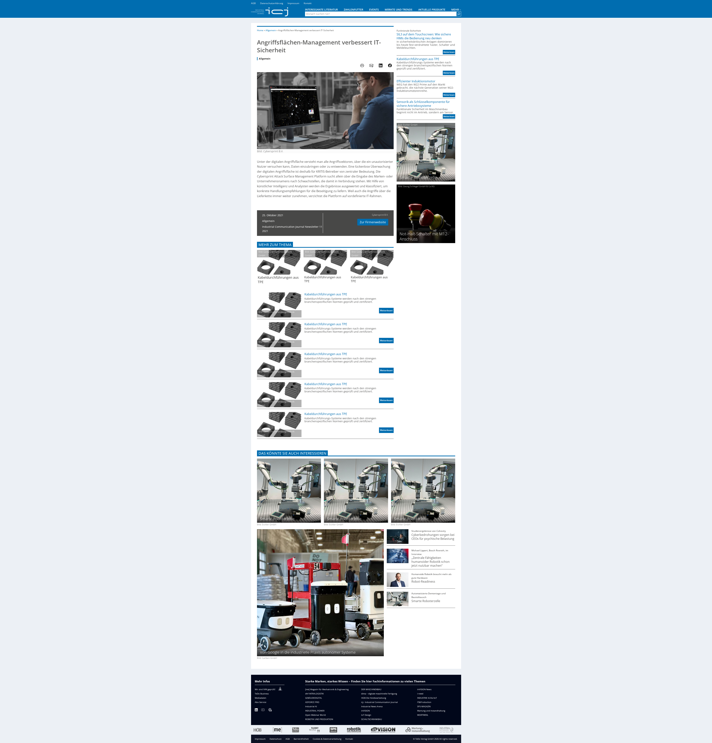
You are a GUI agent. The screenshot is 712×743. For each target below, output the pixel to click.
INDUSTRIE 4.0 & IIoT (427, 697)
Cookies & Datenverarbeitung (327, 738)
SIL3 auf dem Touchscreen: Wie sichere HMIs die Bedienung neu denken (424, 36)
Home (260, 30)
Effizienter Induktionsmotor (416, 81)
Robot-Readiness (423, 582)
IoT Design (366, 715)
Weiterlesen (387, 311)
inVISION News (424, 689)
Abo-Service (260, 702)
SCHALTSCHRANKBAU (371, 719)
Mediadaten (260, 697)
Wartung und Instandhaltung (431, 710)
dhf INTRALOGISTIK (314, 693)
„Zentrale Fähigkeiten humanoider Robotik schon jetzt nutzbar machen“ (430, 561)
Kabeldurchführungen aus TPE (278, 279)
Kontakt (349, 738)
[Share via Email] (371, 65)
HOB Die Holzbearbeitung (373, 697)
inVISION (365, 710)
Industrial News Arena (372, 706)
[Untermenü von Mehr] (460, 9)
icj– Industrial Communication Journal (379, 702)
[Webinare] (270, 710)
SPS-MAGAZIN (424, 706)
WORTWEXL (422, 715)
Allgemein (271, 30)
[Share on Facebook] (390, 65)
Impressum (260, 738)
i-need (420, 693)
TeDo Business (262, 693)
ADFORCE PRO (312, 702)
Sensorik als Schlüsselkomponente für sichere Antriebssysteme (423, 104)
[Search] (458, 14)
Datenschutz (275, 738)
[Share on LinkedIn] (381, 65)
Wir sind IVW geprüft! (265, 689)
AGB (288, 738)
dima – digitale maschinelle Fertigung (379, 693)
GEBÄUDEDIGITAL (313, 697)
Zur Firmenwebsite (373, 222)
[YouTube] (263, 710)
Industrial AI (311, 706)
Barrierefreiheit (301, 738)
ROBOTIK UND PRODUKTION (319, 719)
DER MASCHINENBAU (371, 689)
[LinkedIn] (256, 710)
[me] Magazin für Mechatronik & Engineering (327, 689)
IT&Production (424, 702)
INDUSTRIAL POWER (314, 710)
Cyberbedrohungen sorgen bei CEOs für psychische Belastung (432, 537)
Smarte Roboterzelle (425, 601)
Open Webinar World (315, 715)
